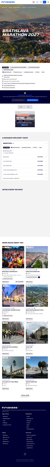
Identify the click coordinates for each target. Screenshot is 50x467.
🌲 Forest (5, 439)
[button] (25, 143)
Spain (28, 424)
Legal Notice (30, 447)
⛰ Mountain (6, 441)
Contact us (29, 437)
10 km (9, 83)
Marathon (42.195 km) (30, 83)
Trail (4, 420)
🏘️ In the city (6, 437)
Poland (28, 422)
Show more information (9, 87)
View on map (6, 77)
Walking (5, 422)
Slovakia (10, 7)
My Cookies (29, 439)
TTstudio (46, 59)
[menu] (48, 2)
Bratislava (24, 7)
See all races (25, 395)
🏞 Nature (5, 435)
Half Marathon (6, 418)
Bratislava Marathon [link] (32, 7)
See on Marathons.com (9, 85)
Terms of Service (30, 443)
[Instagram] (25, 454)
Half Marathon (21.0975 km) (17, 83)
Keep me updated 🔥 (32, 100)
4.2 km (5, 83)
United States (30, 418)
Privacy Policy (30, 441)
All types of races (7, 424)
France (28, 416)
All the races (4, 7)
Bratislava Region (17, 7)
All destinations (30, 429)
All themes (5, 443)
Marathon (5, 416)
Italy (28, 426)
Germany (29, 420)
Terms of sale (30, 445)
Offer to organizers (31, 435)
